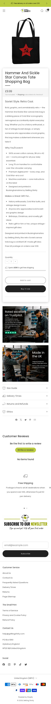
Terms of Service (10, 610)
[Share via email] (34, 419)
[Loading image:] (25, 324)
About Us (7, 573)
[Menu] (4, 10)
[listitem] (25, 3)
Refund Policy (9, 620)
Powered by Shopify (25, 697)
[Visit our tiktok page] (20, 664)
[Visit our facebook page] (3, 664)
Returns (6, 592)
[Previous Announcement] (4, 3)
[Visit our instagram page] (9, 664)
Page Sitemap (9, 596)
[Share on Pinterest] (30, 419)
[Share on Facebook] (16, 419)
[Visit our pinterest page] (14, 664)
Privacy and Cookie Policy (14, 615)
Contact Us (8, 577)
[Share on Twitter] (25, 419)
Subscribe (25, 554)
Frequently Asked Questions (15, 582)
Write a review (26, 450)
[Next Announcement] (46, 3)
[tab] (24, 508)
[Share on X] (21, 419)
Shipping (21, 94)
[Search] (42, 10)
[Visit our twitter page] (25, 664)
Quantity (9, 257)
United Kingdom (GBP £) (24, 678)
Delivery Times (9, 587)
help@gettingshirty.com (14, 633)
